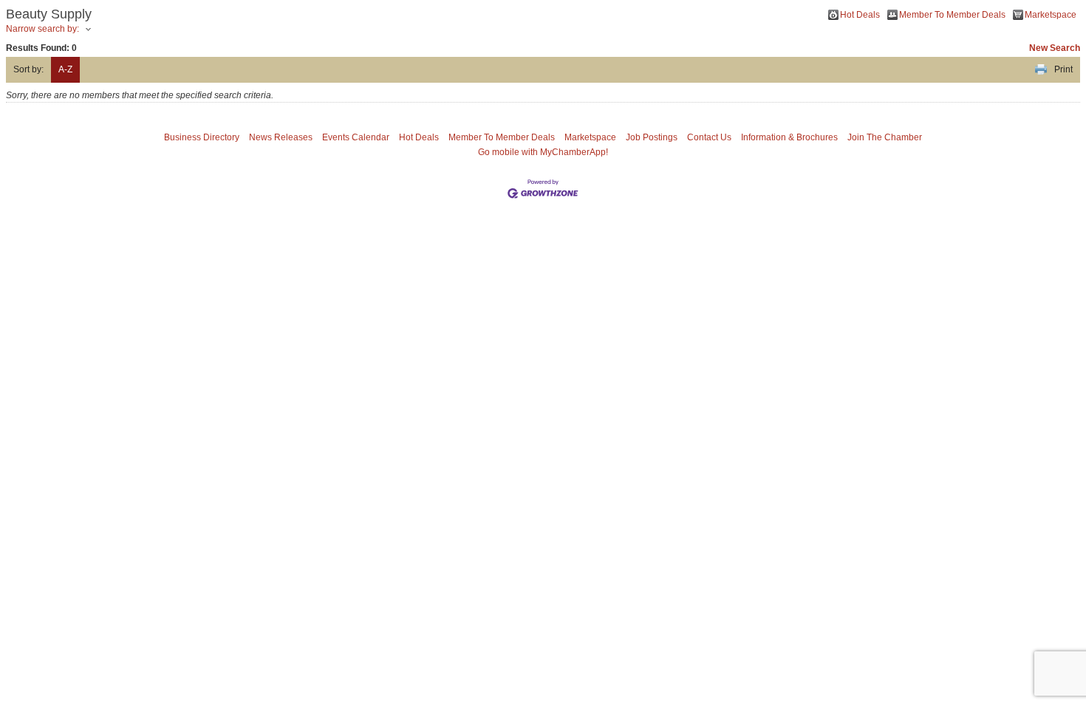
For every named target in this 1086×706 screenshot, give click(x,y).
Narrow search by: (42, 29)
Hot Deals (860, 15)
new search (1054, 48)
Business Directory (201, 137)
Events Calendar (355, 137)
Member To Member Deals (952, 15)
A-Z (65, 69)
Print (1063, 69)
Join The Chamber (884, 137)
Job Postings (651, 137)
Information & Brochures (789, 137)
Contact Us (709, 137)
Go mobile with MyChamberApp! (543, 152)
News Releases (281, 137)
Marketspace (1050, 15)
